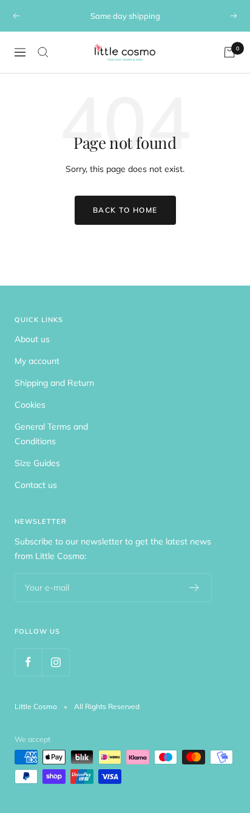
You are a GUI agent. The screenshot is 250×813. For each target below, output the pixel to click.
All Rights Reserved (107, 706)
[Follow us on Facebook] (28, 662)
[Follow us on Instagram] (55, 662)
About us (32, 339)
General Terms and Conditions (51, 434)
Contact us (36, 484)
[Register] (194, 587)
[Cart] (229, 52)
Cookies (30, 404)
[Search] (43, 52)
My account (37, 360)
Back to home (125, 209)
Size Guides (37, 463)
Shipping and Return (54, 382)
